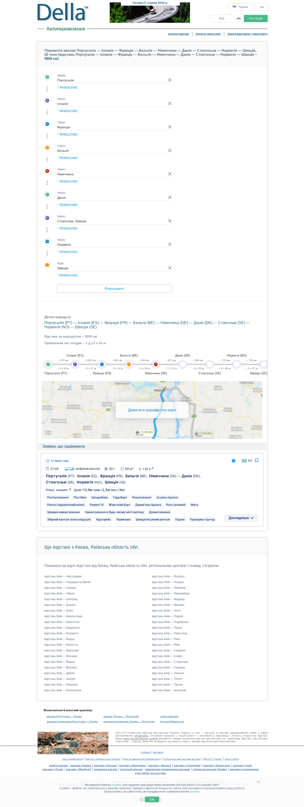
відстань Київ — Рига (166, 639)
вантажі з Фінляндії (78, 769)
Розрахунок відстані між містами (181, 759)
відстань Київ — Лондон (168, 582)
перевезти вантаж (105, 769)
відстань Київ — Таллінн (168, 673)
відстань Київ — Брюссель (62, 622)
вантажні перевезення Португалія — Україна (72, 721)
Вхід (221, 18)
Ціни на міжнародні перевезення (142, 759)
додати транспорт (208, 34)
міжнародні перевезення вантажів (167, 769)
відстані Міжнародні (172, 721)
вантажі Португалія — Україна (64, 716)
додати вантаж (178, 34)
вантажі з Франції (159, 765)
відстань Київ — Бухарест (61, 633)
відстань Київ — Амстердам (62, 576)
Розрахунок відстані (139, 732)
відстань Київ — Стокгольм (170, 661)
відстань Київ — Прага (167, 627)
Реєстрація (255, 18)
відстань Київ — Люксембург (171, 593)
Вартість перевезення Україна (103, 759)
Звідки (61, 75)
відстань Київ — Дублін (59, 673)
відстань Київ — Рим (165, 644)
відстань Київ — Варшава (61, 650)
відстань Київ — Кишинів (60, 684)
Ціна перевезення (72, 759)
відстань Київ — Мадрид (168, 599)
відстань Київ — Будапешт (62, 627)
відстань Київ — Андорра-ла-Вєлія (67, 582)
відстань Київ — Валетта (61, 644)
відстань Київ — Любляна (169, 587)
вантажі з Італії (242, 765)
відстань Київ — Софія (167, 656)
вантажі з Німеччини (132, 765)
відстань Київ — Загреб (60, 679)
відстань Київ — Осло (166, 610)
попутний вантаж (131, 769)
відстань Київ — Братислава (63, 616)
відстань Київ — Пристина (169, 633)
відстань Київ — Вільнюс (60, 667)
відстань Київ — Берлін (60, 605)
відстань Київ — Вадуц (59, 639)
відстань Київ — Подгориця (170, 622)
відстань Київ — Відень (59, 661)
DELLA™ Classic (212, 759)
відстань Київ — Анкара (60, 587)
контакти (158, 752)
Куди (60, 263)
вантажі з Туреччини (187, 765)
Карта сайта (232, 759)
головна (145, 752)
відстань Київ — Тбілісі (167, 679)
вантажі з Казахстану (216, 765)
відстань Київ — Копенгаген (62, 690)
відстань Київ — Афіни (59, 593)
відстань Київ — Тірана (167, 684)
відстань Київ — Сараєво (168, 650)
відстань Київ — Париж (167, 616)
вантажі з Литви (53, 769)
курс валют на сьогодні (150, 773)
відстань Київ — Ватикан (60, 656)
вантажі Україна (81, 765)
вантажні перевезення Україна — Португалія (129, 721)
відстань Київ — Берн (58, 610)
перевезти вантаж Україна (210, 769)
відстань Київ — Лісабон (168, 576)
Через (61, 99)
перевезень (141, 735)
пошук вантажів (169, 716)
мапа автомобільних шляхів (140, 738)
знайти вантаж (58, 765)
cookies (117, 785)
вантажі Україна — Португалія (121, 716)
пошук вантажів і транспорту (247, 34)
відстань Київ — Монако (168, 605)
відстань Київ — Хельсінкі (169, 690)
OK (152, 799)
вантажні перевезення (244, 769)
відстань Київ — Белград (60, 599)
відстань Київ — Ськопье (168, 667)
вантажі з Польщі (105, 765)
